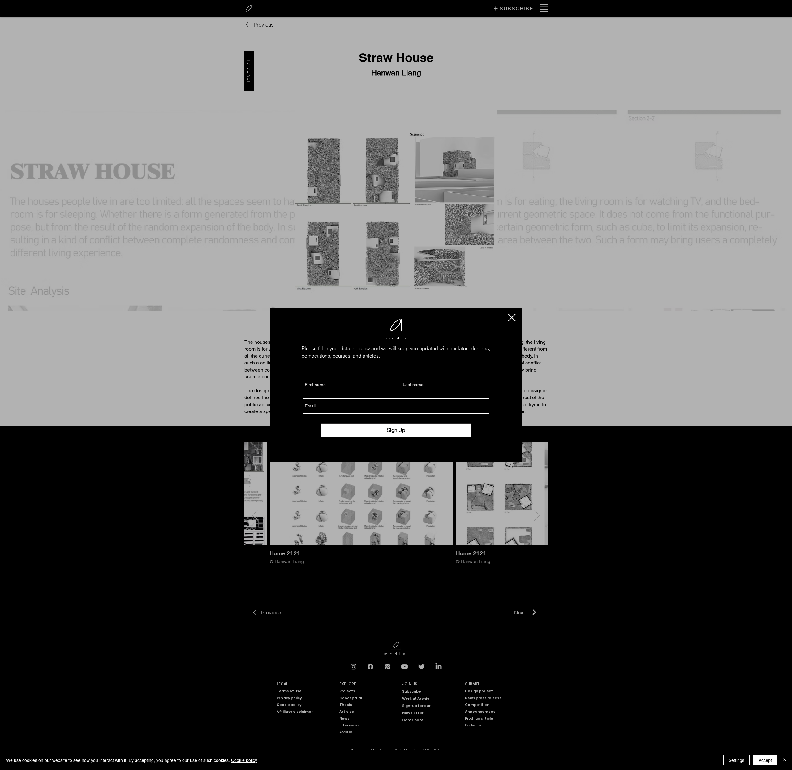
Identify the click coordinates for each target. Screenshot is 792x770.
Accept (765, 760)
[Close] (784, 760)
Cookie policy (244, 760)
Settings (736, 760)
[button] (512, 317)
